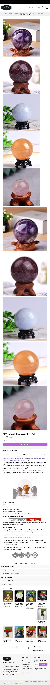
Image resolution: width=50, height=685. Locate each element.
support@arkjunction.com (12, 675)
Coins (30, 13)
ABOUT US (24, 660)
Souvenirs (34, 13)
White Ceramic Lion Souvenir (42, 639)
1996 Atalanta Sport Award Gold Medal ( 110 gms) (7, 640)
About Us (29, 14)
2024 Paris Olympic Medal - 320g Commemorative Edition (30, 605)
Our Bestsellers (22, 13)
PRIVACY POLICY (26, 666)
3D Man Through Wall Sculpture (41, 622)
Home (6, 13)
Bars (27, 13)
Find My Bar (10, 13)
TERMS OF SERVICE (27, 668)
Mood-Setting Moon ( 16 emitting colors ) (19, 604)
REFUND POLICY (26, 664)
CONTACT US (25, 670)
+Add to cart (25, 444)
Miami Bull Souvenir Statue (19, 639)
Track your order (23, 14)
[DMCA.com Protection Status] (18, 683)
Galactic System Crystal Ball (41, 604)
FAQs (39, 13)
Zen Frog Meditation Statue (7, 604)
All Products (16, 13)
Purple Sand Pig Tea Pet (30, 639)
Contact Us (43, 13)
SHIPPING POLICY (26, 662)
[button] (25, 447)
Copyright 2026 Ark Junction (9, 683)
